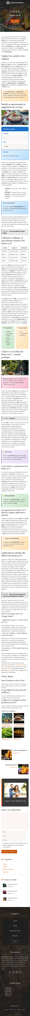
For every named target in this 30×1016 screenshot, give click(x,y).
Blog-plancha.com (15, 1006)
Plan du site (13, 1009)
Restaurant (5, 872)
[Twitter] (14, 12)
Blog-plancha (17, 3)
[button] (28, 7)
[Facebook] (11, 12)
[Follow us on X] (13, 972)
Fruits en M (16, 753)
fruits (8, 668)
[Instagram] (16, 12)
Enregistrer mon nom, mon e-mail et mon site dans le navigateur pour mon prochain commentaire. (15, 845)
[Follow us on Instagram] (16, 972)
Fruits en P (10, 900)
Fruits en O (13, 767)
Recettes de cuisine (8, 869)
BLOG (15, 941)
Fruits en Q (10, 893)
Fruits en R (10, 886)
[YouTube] (19, 12)
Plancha (5, 867)
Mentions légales (21, 1009)
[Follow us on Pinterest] (20, 972)
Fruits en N (8, 995)
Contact (6, 1009)
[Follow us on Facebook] (9, 972)
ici (10, 611)
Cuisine (16, 21)
